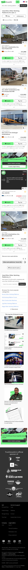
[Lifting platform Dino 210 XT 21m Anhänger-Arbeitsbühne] (14, 119)
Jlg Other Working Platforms (9, 303)
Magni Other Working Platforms (10, 306)
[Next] (25, 34)
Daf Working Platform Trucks (9, 297)
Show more (14, 309)
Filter (8, 16)
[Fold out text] (14, 64)
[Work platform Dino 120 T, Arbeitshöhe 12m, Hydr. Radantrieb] (14, 34)
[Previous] (2, 34)
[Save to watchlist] (25, 46)
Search (24, 5)
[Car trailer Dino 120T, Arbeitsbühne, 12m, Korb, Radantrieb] (14, 221)
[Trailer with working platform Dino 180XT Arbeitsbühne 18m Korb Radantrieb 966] (14, 77)
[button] (26, 1)
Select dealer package (14, 163)
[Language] (24, 1)
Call (21, 58)
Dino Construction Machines (9, 300)
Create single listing (13, 166)
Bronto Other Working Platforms (10, 294)
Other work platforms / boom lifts (12, 262)
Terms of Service (9, 566)
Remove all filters (8, 20)
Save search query (14, 267)
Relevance (21, 16)
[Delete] (18, 5)
